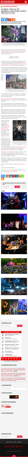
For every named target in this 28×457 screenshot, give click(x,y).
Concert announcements (7, 6)
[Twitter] (4, 19)
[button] (25, 2)
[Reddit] (14, 19)
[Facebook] (2, 19)
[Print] (12, 19)
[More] (2, 178)
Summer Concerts (14, 6)
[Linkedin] (7, 19)
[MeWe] (16, 176)
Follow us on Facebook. (12, 171)
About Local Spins (9, 442)
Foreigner (8, 138)
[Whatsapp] (22, 176)
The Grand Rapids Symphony (6, 98)
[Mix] (19, 176)
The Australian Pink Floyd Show (7, 151)
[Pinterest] (9, 19)
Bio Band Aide (19, 442)
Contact (14, 442)
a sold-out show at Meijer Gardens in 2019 (5, 128)
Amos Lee (7, 125)
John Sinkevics (5, 14)
